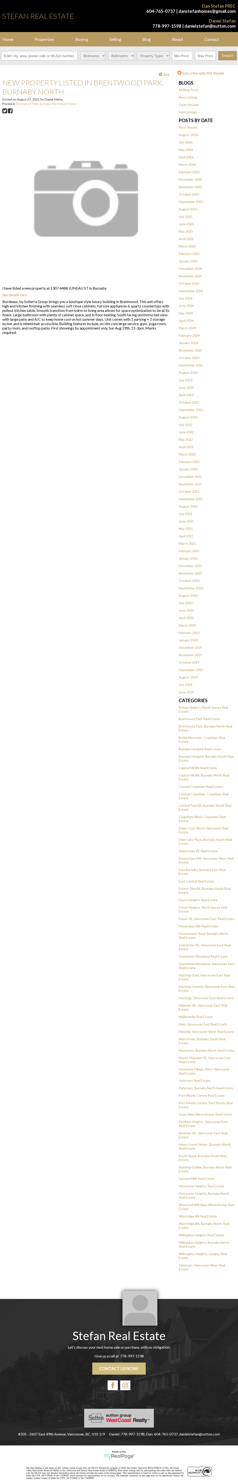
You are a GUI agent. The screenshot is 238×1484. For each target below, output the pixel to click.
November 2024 (190, 276)
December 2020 (190, 566)
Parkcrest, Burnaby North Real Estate (206, 1088)
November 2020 (190, 573)
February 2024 (189, 335)
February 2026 (189, 172)
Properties (44, 39)
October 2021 (189, 491)
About (177, 39)
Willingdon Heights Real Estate (201, 1235)
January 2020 (188, 640)
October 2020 (189, 581)
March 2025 (187, 246)
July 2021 (185, 514)
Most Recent (188, 127)
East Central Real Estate (196, 881)
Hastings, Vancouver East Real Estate (206, 998)
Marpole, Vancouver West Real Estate (206, 1032)
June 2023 (186, 387)
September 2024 (191, 291)
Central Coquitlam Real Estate (201, 787)
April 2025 (186, 239)
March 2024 (187, 328)
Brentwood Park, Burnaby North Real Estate (46, 104)
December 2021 (190, 477)
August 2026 (188, 135)
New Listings (188, 97)
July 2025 (185, 217)
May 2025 (186, 231)
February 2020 (189, 633)
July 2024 (185, 298)
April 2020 (186, 618)
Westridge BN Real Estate (198, 1216)
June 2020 (186, 610)
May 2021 (186, 529)
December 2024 (190, 269)
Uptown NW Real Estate (196, 1179)
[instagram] (125, 1385)
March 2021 (187, 543)
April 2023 (186, 395)
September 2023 (191, 365)
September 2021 (191, 499)
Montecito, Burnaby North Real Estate (206, 1050)
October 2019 (189, 662)
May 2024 (186, 313)
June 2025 (186, 224)
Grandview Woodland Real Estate (203, 956)
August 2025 (188, 209)
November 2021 (190, 484)
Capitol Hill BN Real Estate (198, 768)
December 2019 (190, 647)
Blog (146, 39)
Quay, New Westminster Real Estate (205, 1114)
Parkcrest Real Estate (194, 1081)
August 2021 (188, 506)
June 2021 (186, 521)
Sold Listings (188, 112)
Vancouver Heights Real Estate (201, 1186)
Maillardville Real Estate (196, 1017)
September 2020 (191, 588)
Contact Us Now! (119, 1368)
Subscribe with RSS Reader (203, 73)
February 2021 (189, 551)
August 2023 (188, 373)
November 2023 (190, 350)
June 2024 (186, 306)
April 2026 (186, 157)
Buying (81, 39)
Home (7, 39)
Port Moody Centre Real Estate (202, 1095)
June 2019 (186, 692)
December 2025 (190, 179)
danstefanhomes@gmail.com (207, 11)
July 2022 (185, 425)
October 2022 (189, 402)
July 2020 (185, 603)
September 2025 (191, 202)
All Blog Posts (189, 90)
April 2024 (186, 321)
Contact (211, 39)
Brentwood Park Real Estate (199, 719)
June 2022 (186, 432)
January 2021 (188, 558)
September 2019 (191, 670)
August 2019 (188, 677)
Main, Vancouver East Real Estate (203, 1024)
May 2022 (186, 439)
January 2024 (188, 343)
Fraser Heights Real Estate (198, 900)
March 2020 (187, 625)
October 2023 (189, 358)
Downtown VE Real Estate (198, 851)
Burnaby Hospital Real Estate (200, 749)
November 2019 (190, 655)
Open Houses (189, 105)
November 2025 (190, 187)
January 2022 (188, 469)
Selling (115, 39)
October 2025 (189, 194)
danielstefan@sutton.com (210, 26)
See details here (14, 295)
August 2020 (188, 595)
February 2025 (189, 254)
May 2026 (186, 150)
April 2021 (186, 536)
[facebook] (113, 1385)
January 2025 (188, 261)
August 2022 (188, 417)
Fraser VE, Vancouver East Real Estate (206, 919)
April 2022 (186, 447)
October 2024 (189, 283)
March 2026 (187, 164)
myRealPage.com (119, 1456)
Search (228, 56)
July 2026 (185, 142)
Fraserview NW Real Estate (198, 926)
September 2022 (191, 410)
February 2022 (189, 462)
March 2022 (187, 454)
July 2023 (185, 380)
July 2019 (185, 685)
